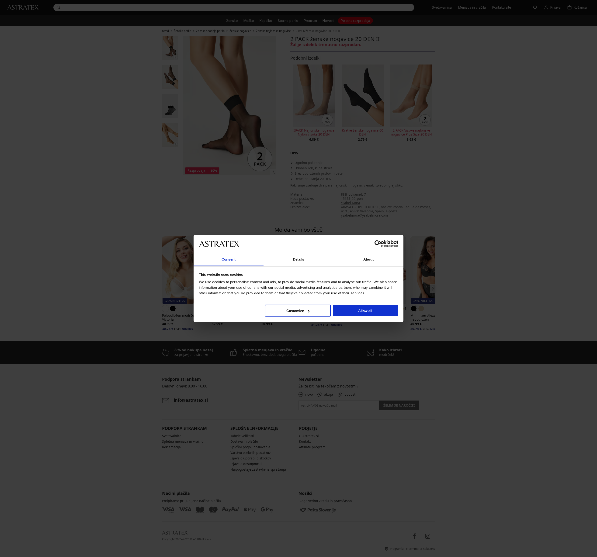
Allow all (365, 311)
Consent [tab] (229, 259)
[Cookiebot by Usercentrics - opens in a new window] (378, 243)
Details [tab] (298, 259)
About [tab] (368, 259)
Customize (295, 311)
